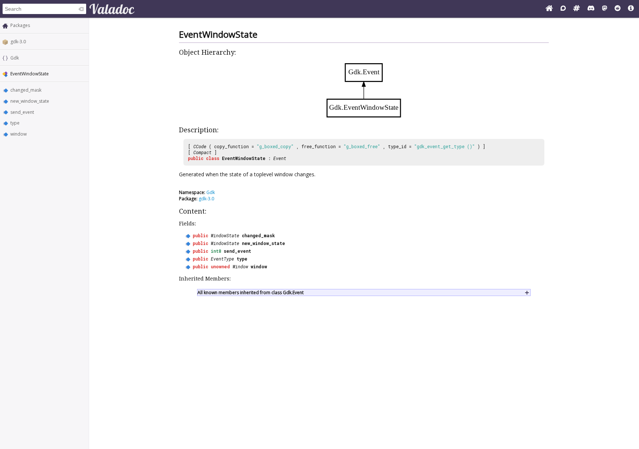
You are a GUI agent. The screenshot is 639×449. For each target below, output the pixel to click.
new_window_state (29, 101)
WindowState (225, 235)
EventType (222, 259)
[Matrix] (576, 9)
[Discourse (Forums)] (563, 9)
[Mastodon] (604, 9)
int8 (216, 251)
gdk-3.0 (18, 41)
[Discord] (591, 9)
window (18, 134)
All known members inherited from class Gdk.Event (250, 292)
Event (279, 158)
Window (240, 266)
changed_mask (25, 90)
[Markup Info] (631, 9)
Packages (20, 25)
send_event (22, 112)
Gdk (14, 58)
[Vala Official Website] (549, 9)
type (15, 123)
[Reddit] (617, 9)
